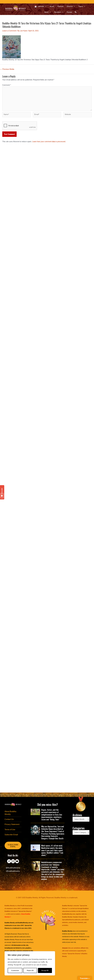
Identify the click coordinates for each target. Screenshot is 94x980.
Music (52, 6)
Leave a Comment (9, 31)
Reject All (30, 970)
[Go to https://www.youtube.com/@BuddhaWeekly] (17, 861)
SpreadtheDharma (68, 920)
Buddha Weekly (9, 939)
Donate (69, 12)
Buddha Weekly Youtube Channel (73, 917)
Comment (6, 85)
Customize (15, 970)
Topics (80, 6)
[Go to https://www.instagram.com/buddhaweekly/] (13, 861)
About (46, 12)
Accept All (44, 970)
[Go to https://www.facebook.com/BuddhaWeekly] (9, 861)
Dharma (70, 6)
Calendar (40, 6)
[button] (75, 12)
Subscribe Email (11, 835)
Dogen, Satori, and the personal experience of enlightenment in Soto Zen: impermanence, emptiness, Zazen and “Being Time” (51, 814)
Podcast (60, 6)
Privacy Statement (12, 824)
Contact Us (9, 819)
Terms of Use (10, 830)
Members (57, 12)
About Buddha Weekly (10, 812)
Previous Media (7, 69)
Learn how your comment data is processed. (49, 141)
